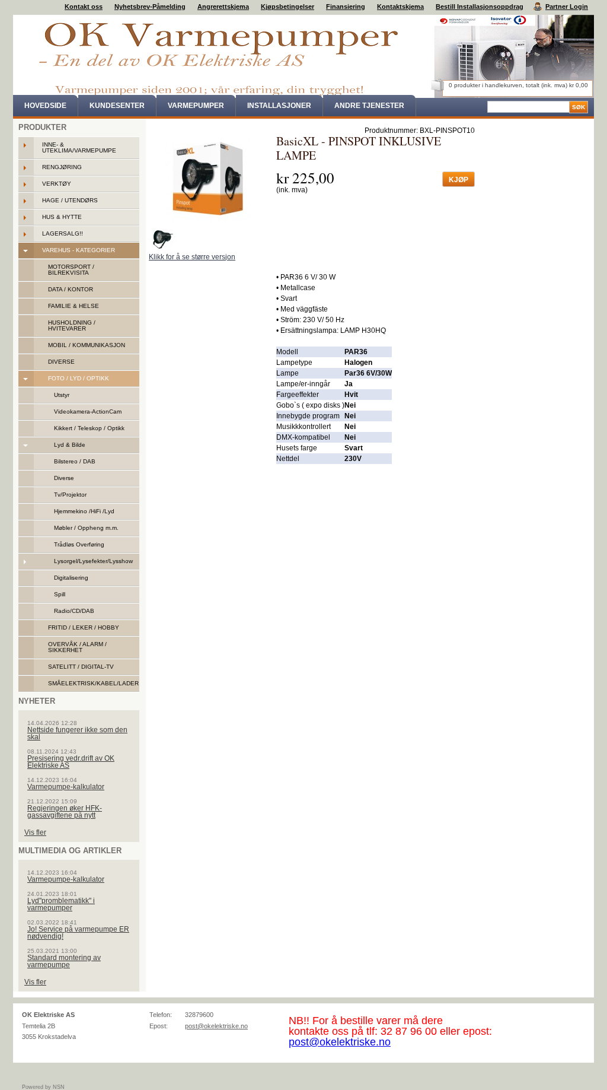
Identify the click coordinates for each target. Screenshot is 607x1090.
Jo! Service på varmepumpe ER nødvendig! (78, 932)
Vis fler (35, 832)
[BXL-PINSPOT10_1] (163, 240)
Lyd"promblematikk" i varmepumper (61, 904)
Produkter (42, 127)
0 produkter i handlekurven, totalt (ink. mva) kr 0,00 (518, 85)
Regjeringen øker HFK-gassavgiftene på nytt (64, 811)
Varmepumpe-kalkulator (65, 787)
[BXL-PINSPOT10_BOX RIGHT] (208, 178)
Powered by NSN (43, 1087)
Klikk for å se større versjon (192, 257)
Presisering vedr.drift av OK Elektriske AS (70, 762)
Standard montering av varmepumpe (64, 961)
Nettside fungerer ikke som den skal (77, 733)
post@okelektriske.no (216, 1025)
